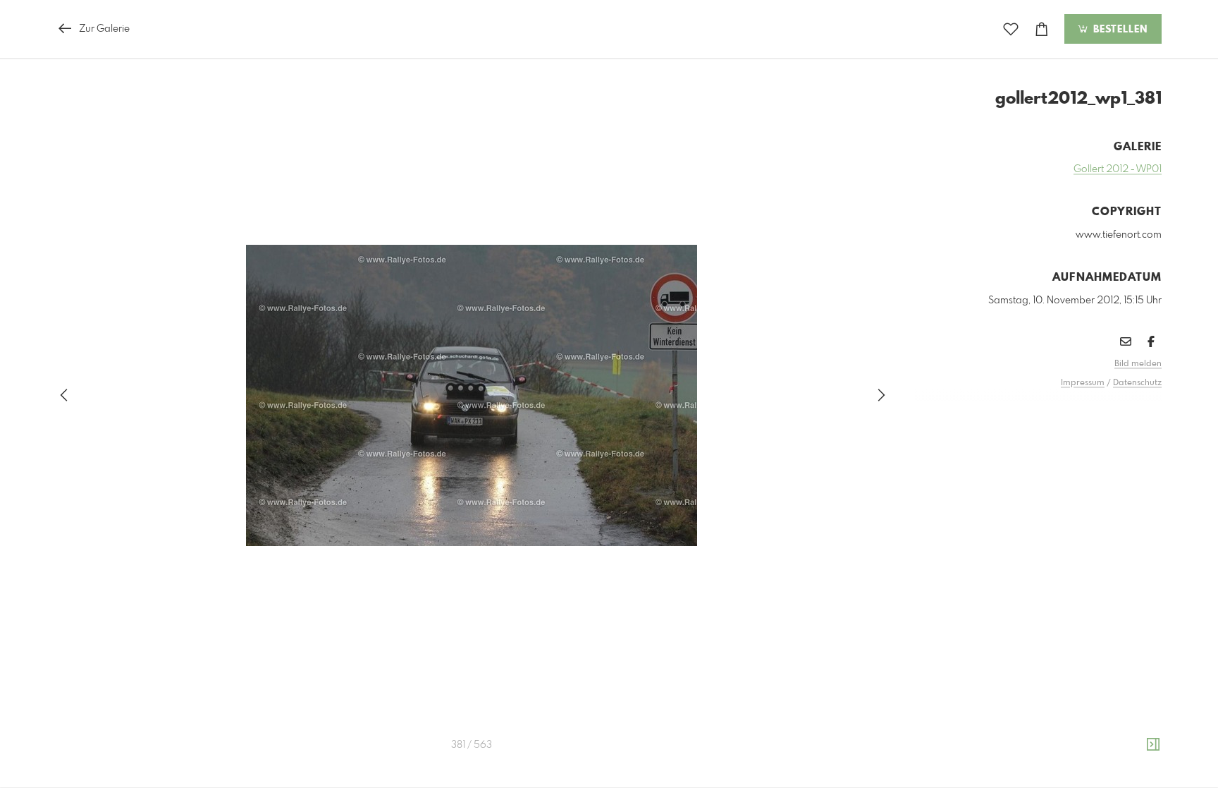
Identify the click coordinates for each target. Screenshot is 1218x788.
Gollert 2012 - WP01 (1118, 169)
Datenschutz (1137, 383)
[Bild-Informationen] (1153, 745)
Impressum (1083, 383)
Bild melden (1138, 364)
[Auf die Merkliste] (1010, 29)
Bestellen (1119, 30)
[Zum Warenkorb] (1041, 29)
